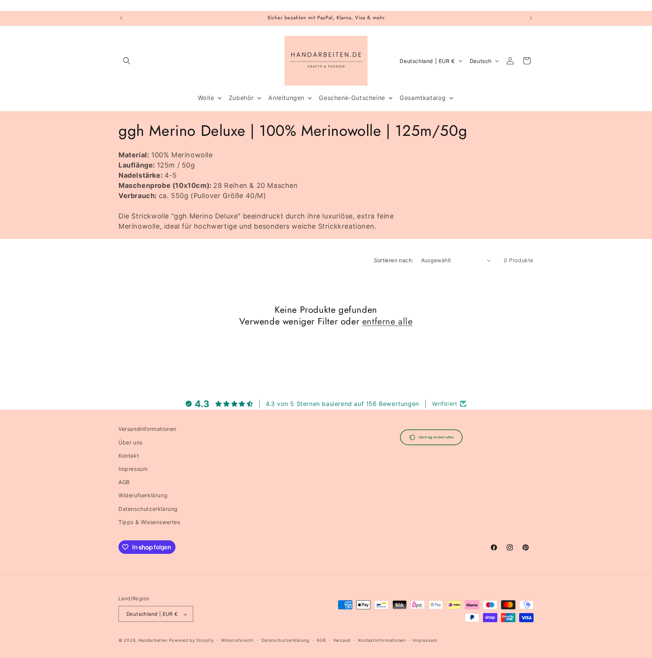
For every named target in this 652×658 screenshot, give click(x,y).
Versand (342, 640)
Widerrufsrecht (237, 640)
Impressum (133, 468)
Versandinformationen (147, 429)
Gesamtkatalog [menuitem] (423, 97)
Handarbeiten (153, 640)
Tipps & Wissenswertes (149, 521)
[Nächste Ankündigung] (531, 18)
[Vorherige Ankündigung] (121, 18)
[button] (126, 60)
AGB (124, 481)
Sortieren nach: (394, 260)
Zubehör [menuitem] (241, 97)
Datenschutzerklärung (148, 508)
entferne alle (387, 321)
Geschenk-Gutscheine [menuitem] (352, 97)
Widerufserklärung (143, 495)
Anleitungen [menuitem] (286, 97)
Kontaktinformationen (382, 640)
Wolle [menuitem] (206, 97)
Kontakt (128, 455)
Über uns (130, 442)
